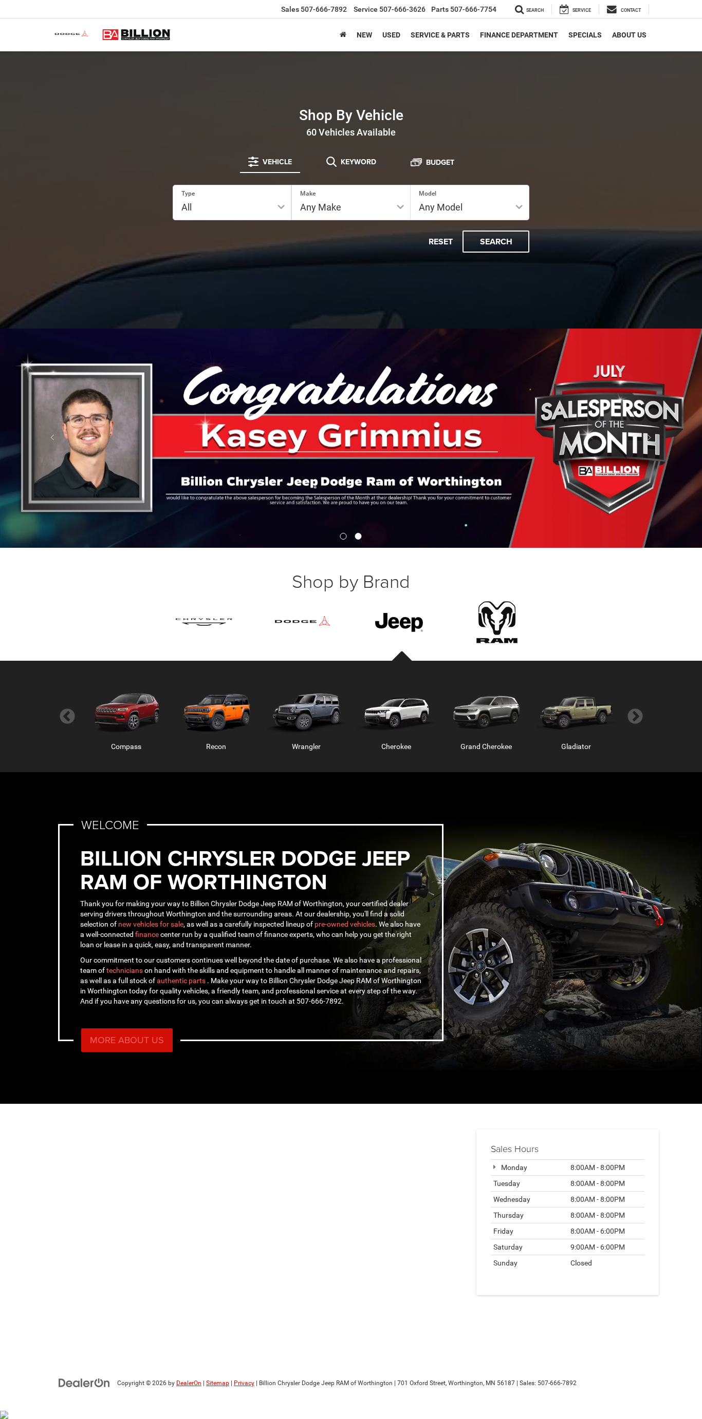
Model (427, 193)
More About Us (127, 1039)
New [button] (364, 35)
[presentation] (400, 622)
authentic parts (182, 980)
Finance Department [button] (519, 35)
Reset (441, 241)
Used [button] (391, 35)
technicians (124, 970)
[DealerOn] (84, 1382)
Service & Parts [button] (440, 35)
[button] (343, 536)
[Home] (343, 34)
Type (188, 193)
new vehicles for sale (150, 924)
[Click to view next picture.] (649, 438)
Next (635, 716)
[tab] (270, 161)
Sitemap (217, 1383)
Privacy (244, 1383)
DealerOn (188, 1383)
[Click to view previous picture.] (52, 438)
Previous (67, 716)
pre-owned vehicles (345, 924)
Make (308, 193)
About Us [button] (629, 35)
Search (496, 241)
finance (147, 934)
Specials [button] (585, 35)
